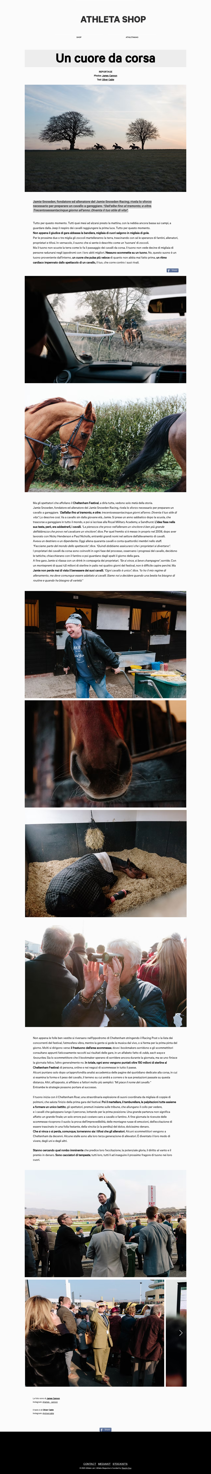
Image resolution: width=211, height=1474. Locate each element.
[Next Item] (181, 1333)
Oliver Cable (108, 80)
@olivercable (48, 1414)
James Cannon (109, 76)
